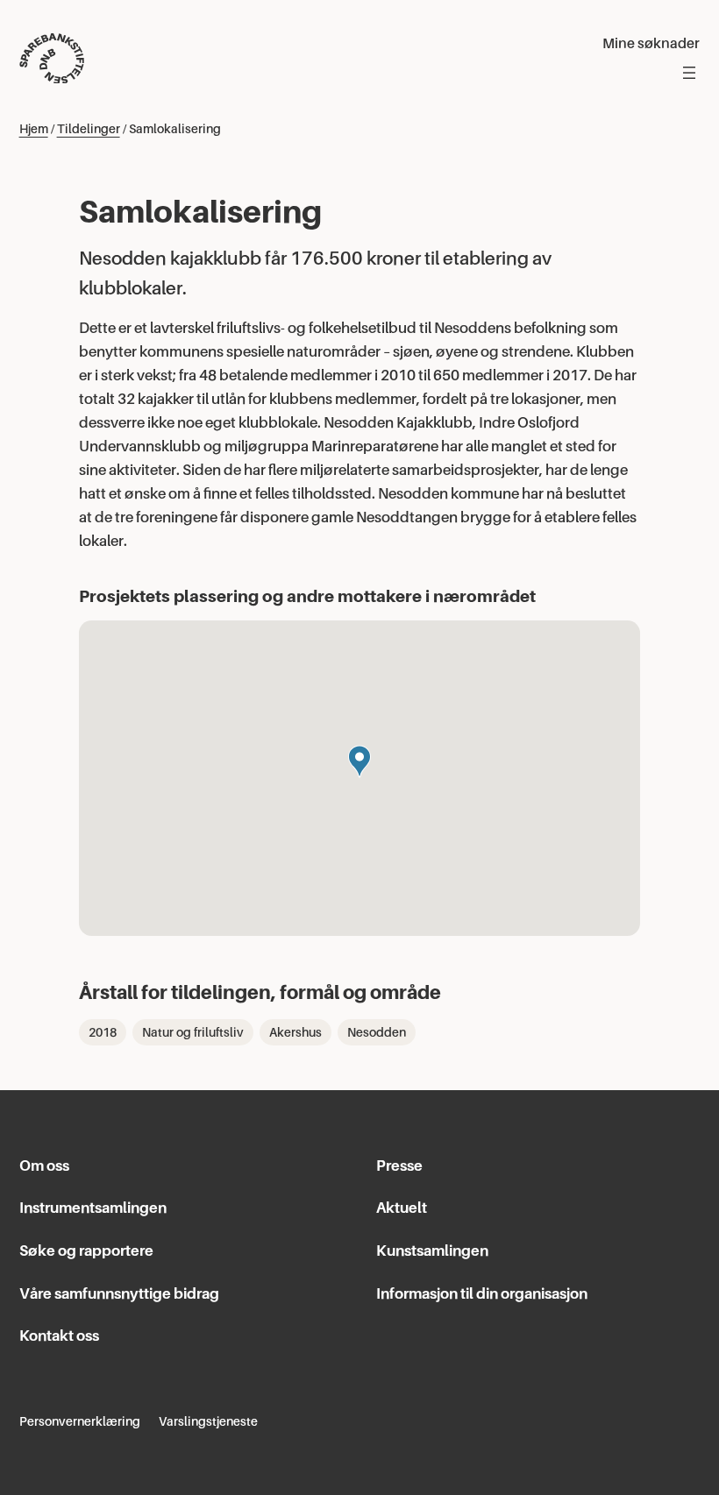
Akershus (295, 1032)
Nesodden (376, 1032)
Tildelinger (88, 129)
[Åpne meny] (689, 72)
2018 (103, 1032)
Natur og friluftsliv (193, 1032)
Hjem (33, 129)
